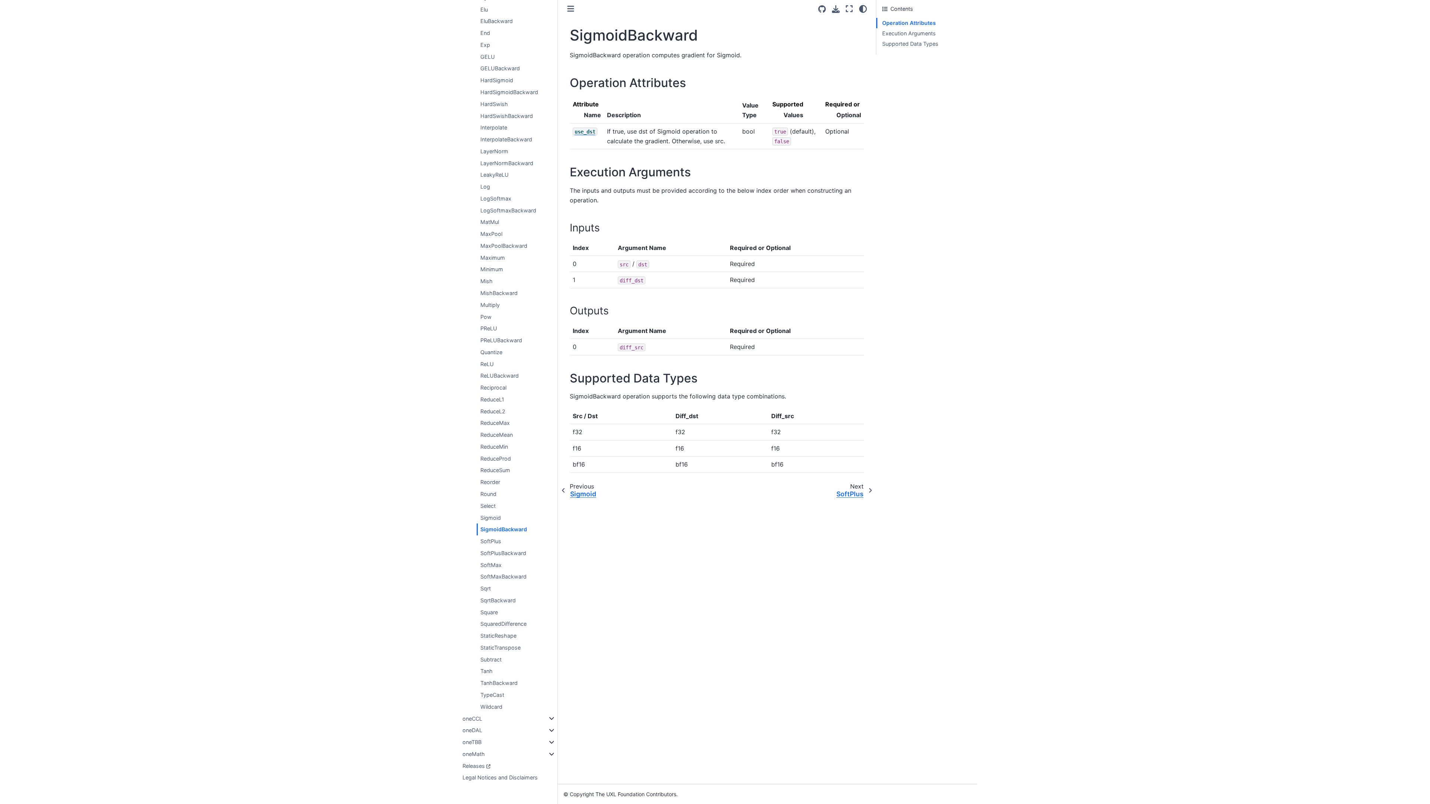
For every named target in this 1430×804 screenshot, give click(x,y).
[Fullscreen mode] (849, 9)
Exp (485, 45)
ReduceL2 (492, 411)
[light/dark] (863, 9)
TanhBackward (499, 683)
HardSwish (494, 104)
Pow (486, 317)
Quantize (491, 352)
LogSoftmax (495, 198)
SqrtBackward (498, 600)
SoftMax (491, 565)
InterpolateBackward (506, 139)
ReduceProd (495, 458)
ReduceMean (496, 435)
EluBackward (496, 21)
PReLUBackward (501, 340)
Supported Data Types (910, 44)
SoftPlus (490, 541)
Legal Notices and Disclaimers (500, 777)
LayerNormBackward (506, 163)
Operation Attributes (909, 23)
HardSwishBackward (506, 116)
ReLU (487, 364)
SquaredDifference (503, 624)
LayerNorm (494, 151)
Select (488, 506)
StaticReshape (498, 635)
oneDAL (472, 730)
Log (485, 186)
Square (489, 612)
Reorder (490, 482)
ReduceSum (495, 470)
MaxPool (491, 234)
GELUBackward (500, 68)
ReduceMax (495, 423)
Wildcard (491, 707)
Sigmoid (490, 518)
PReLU (488, 328)
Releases (474, 766)
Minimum (491, 269)
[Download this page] (836, 9)
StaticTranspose (500, 647)
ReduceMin (494, 446)
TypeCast (492, 695)
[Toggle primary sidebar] (571, 9)
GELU (487, 57)
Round (488, 494)
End (485, 33)
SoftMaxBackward (503, 576)
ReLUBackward (499, 375)
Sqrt (485, 588)
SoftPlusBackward (503, 553)
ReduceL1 (492, 399)
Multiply (490, 305)
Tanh (486, 671)
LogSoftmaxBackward (508, 210)
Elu (484, 9)
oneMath (474, 754)
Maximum (492, 257)
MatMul (489, 222)
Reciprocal (493, 387)
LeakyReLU (494, 175)
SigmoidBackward (503, 529)
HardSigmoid (496, 80)
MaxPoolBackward (503, 246)
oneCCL (472, 718)
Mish (486, 281)
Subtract (491, 659)
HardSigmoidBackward (509, 92)
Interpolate (493, 127)
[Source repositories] (822, 9)
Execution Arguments (909, 33)
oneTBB (472, 742)
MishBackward (499, 293)
